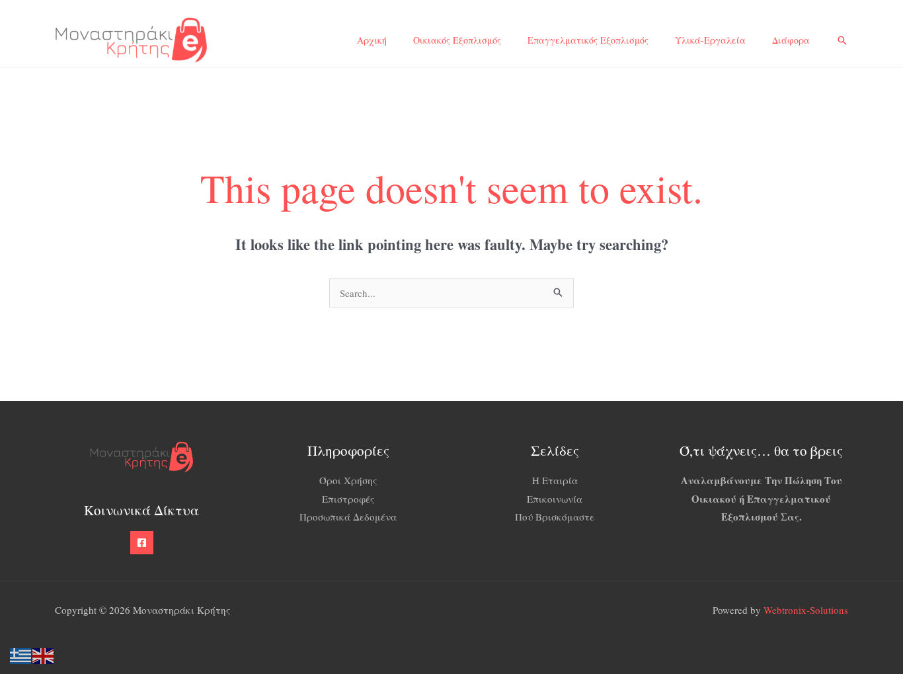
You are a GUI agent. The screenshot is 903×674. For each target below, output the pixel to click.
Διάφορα (791, 40)
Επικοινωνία (554, 498)
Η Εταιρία (555, 480)
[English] (43, 654)
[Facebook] (141, 542)
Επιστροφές (348, 498)
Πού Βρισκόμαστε (554, 516)
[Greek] (21, 654)
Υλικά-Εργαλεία (710, 40)
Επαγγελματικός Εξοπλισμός (588, 40)
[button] (842, 40)
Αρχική (372, 40)
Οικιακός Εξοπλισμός (457, 40)
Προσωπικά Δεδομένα (348, 516)
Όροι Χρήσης (348, 480)
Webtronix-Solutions (806, 609)
